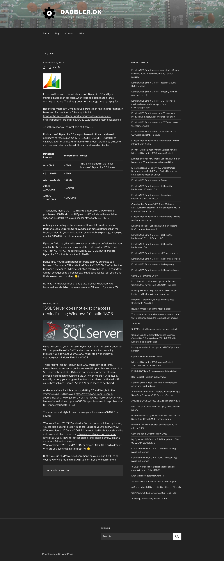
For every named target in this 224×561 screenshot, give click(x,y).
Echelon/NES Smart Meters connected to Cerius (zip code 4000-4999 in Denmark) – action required (155, 73)
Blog (57, 33)
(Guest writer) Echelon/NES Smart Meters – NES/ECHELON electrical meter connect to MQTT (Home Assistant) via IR (155, 207)
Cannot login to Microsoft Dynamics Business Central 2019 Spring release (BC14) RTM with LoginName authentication (153, 338)
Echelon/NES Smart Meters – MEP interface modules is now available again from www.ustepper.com (153, 104)
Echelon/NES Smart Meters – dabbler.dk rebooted (155, 270)
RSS (81, 33)
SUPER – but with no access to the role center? (154, 329)
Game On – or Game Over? (144, 275)
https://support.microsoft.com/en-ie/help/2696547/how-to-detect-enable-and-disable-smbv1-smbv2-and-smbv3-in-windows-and (82, 438)
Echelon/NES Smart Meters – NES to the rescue (154, 253)
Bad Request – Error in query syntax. (148, 377)
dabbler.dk (81, 12)
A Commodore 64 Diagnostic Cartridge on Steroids (156, 487)
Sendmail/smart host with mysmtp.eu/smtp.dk (153, 481)
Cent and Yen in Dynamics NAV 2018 (149, 433)
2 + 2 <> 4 (51, 67)
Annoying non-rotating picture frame (149, 498)
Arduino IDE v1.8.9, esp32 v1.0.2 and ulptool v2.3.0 (156, 400)
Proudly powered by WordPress (57, 554)
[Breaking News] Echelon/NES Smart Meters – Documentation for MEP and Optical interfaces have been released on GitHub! (154, 171)
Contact (69, 33)
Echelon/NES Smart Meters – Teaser (149, 180)
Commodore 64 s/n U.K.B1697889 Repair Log (153, 493)
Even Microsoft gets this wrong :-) (147, 475)
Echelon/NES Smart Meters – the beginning (152, 264)
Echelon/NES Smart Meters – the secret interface (155, 258)
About (46, 33)
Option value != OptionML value (146, 356)
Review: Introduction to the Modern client (151, 308)
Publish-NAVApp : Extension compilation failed (153, 371)
